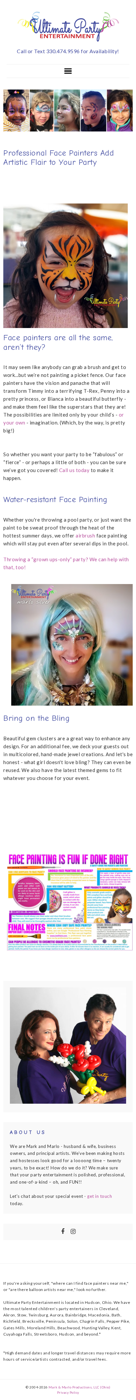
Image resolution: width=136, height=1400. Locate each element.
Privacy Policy (68, 1392)
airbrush (85, 535)
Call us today (74, 470)
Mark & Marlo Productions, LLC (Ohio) (79, 1387)
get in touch (99, 1196)
